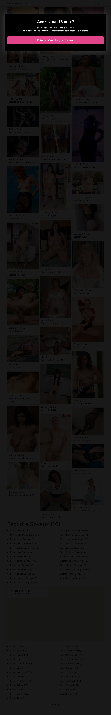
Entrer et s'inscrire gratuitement (55, 40)
